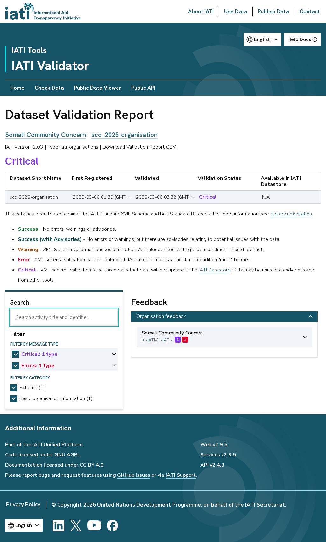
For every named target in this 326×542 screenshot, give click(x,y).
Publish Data (273, 11)
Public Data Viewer (97, 87)
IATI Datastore (214, 269)
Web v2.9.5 (213, 444)
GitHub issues (133, 475)
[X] (76, 525)
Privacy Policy (23, 504)
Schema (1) (32, 387)
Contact (310, 11)
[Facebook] (112, 525)
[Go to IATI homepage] (43, 11)
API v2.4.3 (212, 464)
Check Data (49, 87)
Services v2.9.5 (218, 454)
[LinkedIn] (58, 525)
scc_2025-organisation (124, 134)
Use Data (235, 11)
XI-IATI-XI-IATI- (157, 340)
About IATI (201, 11)
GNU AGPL (67, 454)
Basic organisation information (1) (56, 398)
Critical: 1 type (39, 354)
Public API (143, 87)
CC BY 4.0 (91, 464)
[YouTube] (94, 525)
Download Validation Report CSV (139, 147)
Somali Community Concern (45, 134)
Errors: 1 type (37, 365)
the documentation (291, 213)
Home (17, 87)
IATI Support (181, 475)
